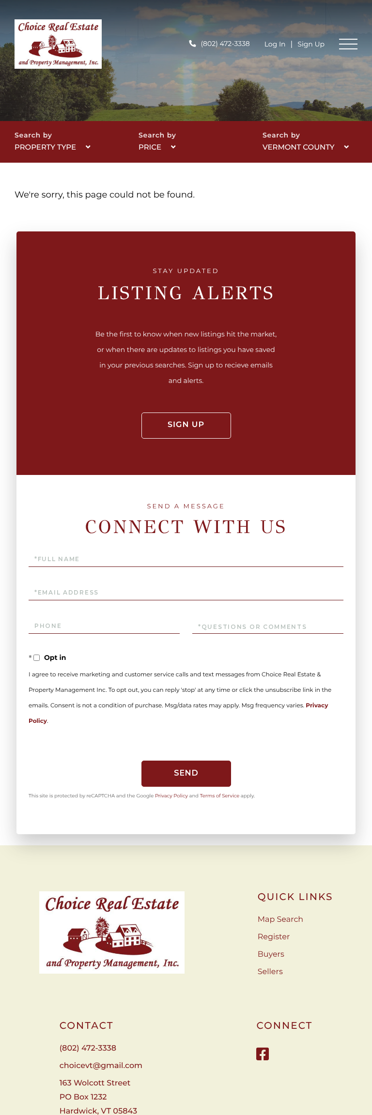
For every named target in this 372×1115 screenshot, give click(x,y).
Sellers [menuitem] (270, 972)
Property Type (45, 147)
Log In (275, 44)
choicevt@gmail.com (101, 1065)
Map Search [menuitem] (280, 919)
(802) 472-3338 (225, 43)
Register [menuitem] (274, 937)
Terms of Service (220, 796)
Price (150, 147)
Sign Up (311, 44)
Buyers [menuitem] (271, 954)
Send (186, 773)
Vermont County (299, 147)
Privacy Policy (171, 796)
